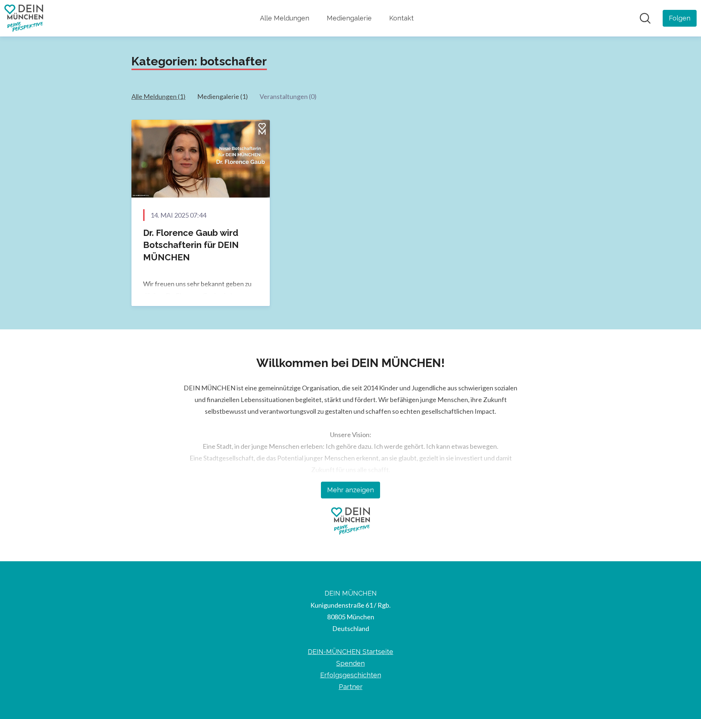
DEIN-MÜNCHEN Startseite (350, 651)
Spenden (350, 663)
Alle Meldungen (284, 18)
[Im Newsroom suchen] (645, 18)
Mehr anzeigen (350, 490)
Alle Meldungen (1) (158, 96)
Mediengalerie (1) (222, 96)
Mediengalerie (349, 18)
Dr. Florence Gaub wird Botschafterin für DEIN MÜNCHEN (191, 245)
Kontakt (401, 18)
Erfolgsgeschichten (350, 675)
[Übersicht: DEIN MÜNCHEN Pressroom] (23, 18)
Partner (351, 687)
